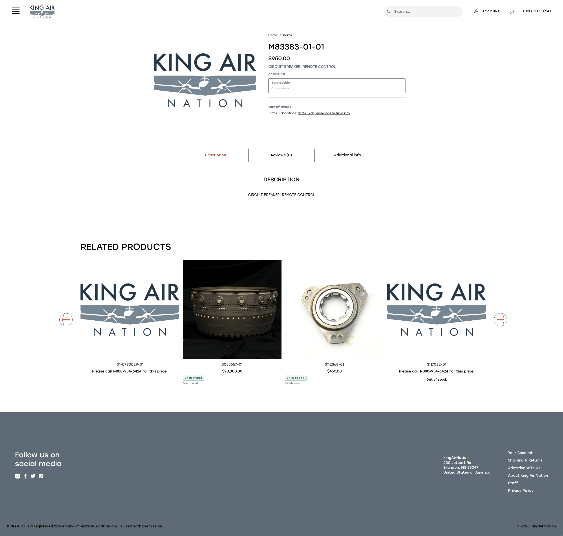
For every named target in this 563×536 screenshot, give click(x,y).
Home (272, 35)
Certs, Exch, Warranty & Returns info (324, 113)
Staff (513, 483)
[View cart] (511, 11)
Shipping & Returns (525, 460)
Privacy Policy (521, 491)
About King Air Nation (528, 475)
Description (215, 155)
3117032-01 (436, 364)
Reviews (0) (281, 155)
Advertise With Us (524, 468)
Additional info (347, 155)
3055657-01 (232, 364)
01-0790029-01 (130, 364)
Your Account (520, 453)
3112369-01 (334, 364)
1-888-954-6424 (537, 10)
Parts (287, 35)
